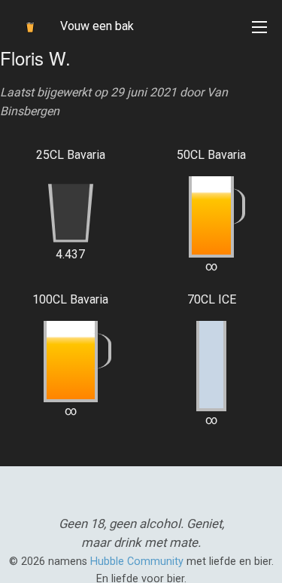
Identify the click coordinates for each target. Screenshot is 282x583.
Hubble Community (136, 561)
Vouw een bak (97, 26)
